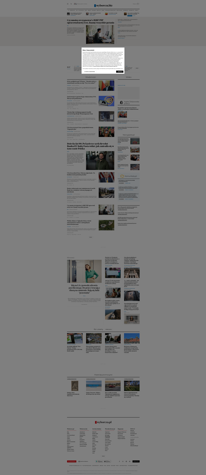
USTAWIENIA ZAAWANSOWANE (89, 71)
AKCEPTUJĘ (120, 71)
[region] (103, 61)
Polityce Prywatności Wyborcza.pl (99, 66)
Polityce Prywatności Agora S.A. (111, 66)
